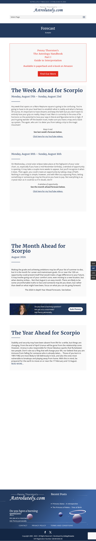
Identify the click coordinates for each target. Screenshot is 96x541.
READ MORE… (17, 363)
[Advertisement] (48, 223)
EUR (93, 263)
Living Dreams (68, 536)
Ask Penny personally (18, 521)
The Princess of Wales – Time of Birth (67, 507)
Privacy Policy (39, 525)
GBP (93, 268)
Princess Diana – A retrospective (65, 504)
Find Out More (48, 73)
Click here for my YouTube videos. (48, 136)
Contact (23, 525)
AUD (93, 278)
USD (93, 273)
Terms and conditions (62, 525)
